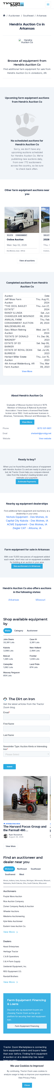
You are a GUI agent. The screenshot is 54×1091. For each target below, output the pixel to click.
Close (27, 1085)
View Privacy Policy (27, 1077)
